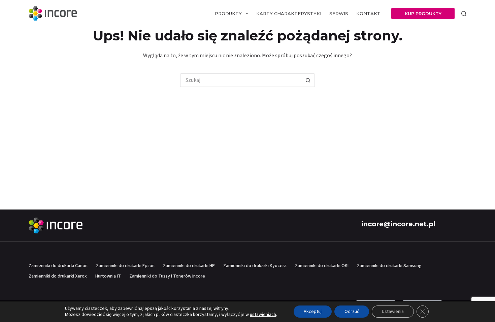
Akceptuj (313, 311)
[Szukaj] (463, 13)
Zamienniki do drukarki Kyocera (255, 266)
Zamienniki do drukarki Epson (125, 266)
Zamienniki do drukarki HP (189, 266)
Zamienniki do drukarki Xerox (58, 276)
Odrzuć (351, 311)
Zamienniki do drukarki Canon (58, 266)
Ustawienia (393, 311)
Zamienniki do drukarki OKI (322, 266)
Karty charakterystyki (288, 13)
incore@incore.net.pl (398, 224)
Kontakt (368, 13)
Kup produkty (423, 13)
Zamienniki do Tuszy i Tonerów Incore (167, 276)
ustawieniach (263, 315)
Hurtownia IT (108, 276)
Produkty (228, 13)
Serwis (338, 13)
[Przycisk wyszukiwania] (308, 80)
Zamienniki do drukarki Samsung (389, 266)
